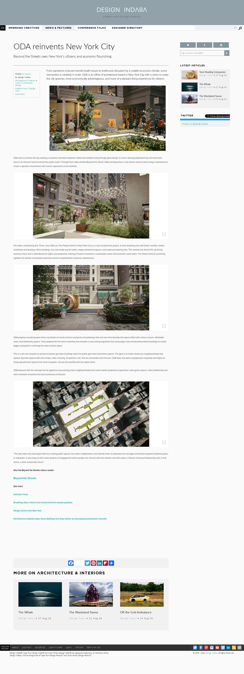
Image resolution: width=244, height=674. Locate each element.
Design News (26, 618)
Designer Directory (127, 28)
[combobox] (216, 28)
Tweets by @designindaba (195, 123)
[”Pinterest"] (221, 45)
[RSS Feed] (234, 647)
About (15, 647)
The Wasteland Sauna (83, 612)
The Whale (25, 612)
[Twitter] (87, 563)
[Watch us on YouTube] (217, 647)
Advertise (40, 647)
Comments (20, 94)
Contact (27, 647)
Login (69, 647)
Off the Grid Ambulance (136, 612)
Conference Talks (92, 28)
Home (3, 28)
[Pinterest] (93, 563)
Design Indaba (211, 653)
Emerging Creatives (24, 28)
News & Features (58, 28)
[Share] (111, 563)
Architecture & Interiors (25, 80)
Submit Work (55, 647)
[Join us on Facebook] (204, 45)
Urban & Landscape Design (23, 84)
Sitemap (79, 647)
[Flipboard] (105, 563)
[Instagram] (212, 647)
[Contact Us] (239, 647)
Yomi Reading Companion (212, 72)
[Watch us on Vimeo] (223, 647)
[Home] (122, 11)
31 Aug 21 (26, 73)
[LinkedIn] (99, 563)
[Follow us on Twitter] (188, 45)
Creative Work (21, 88)
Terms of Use (93, 647)
